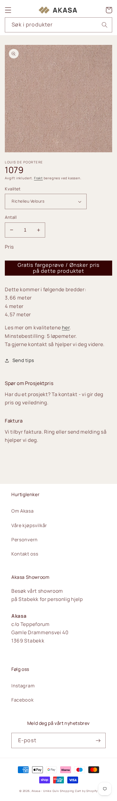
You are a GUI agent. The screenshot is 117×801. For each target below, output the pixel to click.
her (66, 327)
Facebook (22, 700)
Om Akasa (22, 511)
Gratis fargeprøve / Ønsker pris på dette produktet (59, 267)
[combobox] (58, 25)
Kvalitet (13, 189)
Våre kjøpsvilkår (29, 525)
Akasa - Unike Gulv (45, 791)
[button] (8, 10)
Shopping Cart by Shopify (79, 791)
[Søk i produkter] (104, 25)
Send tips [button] (23, 360)
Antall (10, 217)
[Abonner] (98, 740)
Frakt (38, 178)
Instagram (23, 686)
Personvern (24, 539)
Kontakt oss (24, 554)
